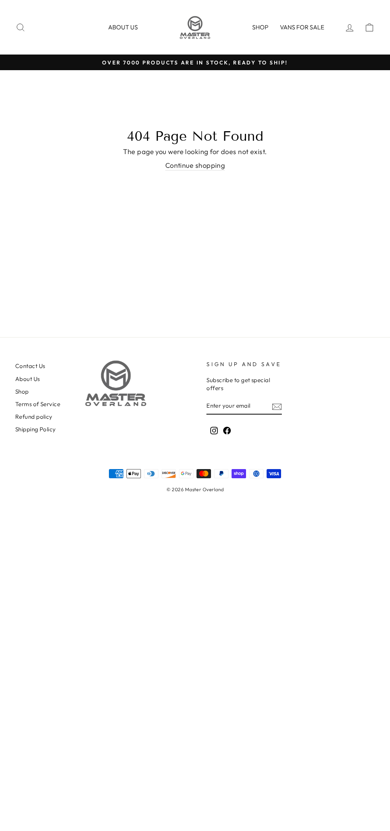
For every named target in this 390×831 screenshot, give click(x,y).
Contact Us (30, 366)
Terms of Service (37, 404)
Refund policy (34, 416)
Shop (260, 27)
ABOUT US (123, 27)
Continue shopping (195, 165)
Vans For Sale (302, 27)
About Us (27, 379)
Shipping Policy (35, 429)
